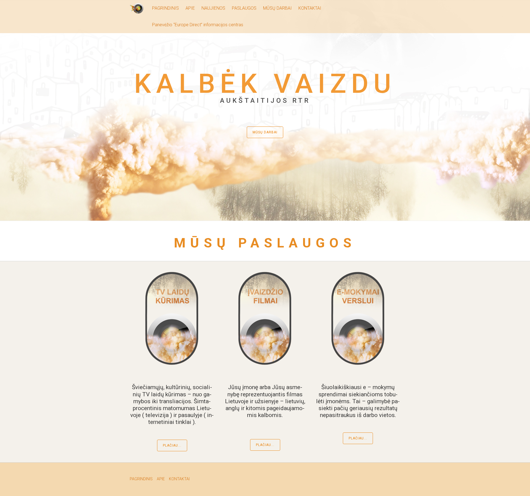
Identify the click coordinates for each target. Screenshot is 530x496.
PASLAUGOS (244, 8)
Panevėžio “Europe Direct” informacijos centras (197, 24)
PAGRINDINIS (165, 8)
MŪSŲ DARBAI (277, 8)
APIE (190, 8)
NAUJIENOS (213, 8)
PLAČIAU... (172, 445)
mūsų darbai (265, 132)
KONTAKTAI (309, 8)
